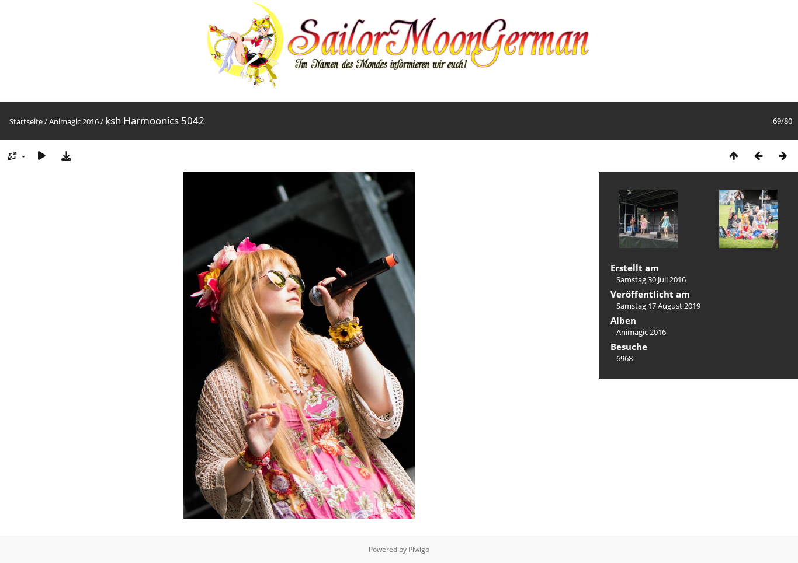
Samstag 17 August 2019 (658, 305)
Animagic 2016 (74, 121)
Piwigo (418, 549)
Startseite (26, 121)
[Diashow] (41, 155)
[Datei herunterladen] (66, 155)
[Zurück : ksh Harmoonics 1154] (758, 155)
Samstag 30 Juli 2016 (651, 279)
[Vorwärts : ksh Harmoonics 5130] (783, 155)
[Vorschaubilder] (733, 155)
